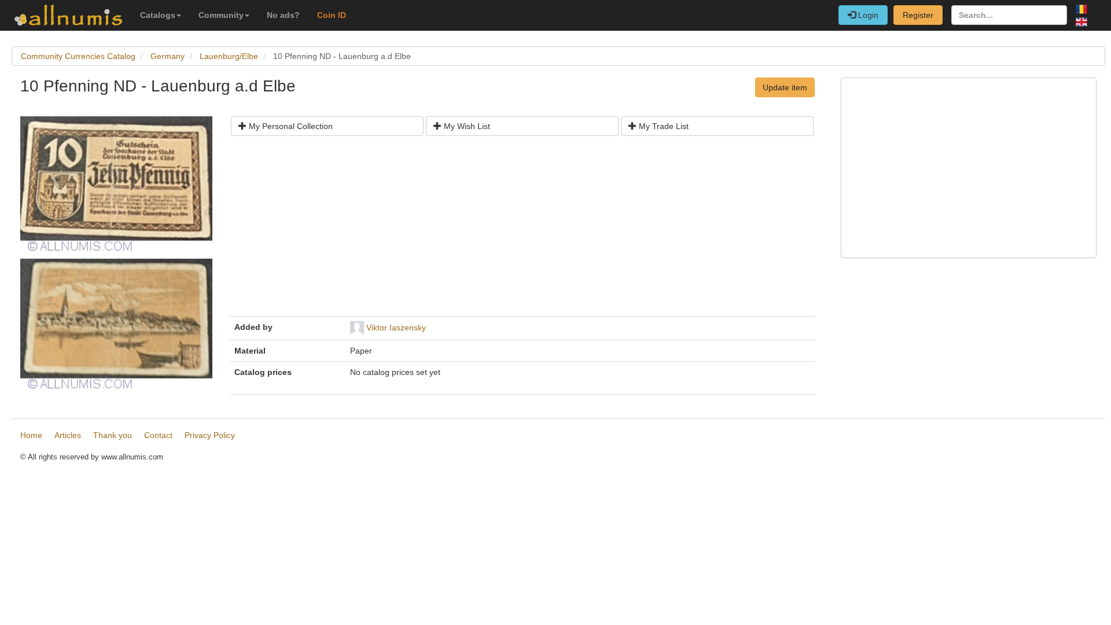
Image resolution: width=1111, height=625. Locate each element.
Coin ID (331, 15)
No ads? (283, 15)
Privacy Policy (210, 435)
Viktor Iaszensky (396, 327)
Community (221, 15)
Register (918, 15)
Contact (158, 435)
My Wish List (466, 126)
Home (31, 435)
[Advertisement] (522, 230)
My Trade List (663, 126)
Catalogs (157, 15)
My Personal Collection (290, 126)
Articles (67, 435)
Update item (785, 87)
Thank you (112, 435)
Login (867, 15)
